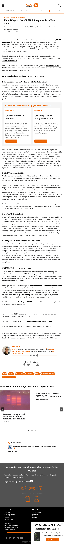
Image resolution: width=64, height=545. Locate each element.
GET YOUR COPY (11, 141)
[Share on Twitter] (28, 365)
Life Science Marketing (11, 526)
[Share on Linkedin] (33, 365)
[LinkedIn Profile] (31, 356)
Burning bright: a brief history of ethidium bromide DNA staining (14, 416)
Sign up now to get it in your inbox (17, 482)
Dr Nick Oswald (43, 399)
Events (28, 11)
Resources (45, 11)
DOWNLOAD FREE (41, 141)
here (55, 338)
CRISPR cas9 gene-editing (33, 274)
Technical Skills (9, 11)
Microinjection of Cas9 (48, 374)
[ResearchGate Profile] (34, 356)
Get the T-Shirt (8, 519)
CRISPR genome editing (21, 295)
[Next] (61, 409)
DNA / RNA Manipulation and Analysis (14, 17)
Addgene (43, 87)
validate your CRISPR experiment (28, 302)
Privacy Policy (25, 541)
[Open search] (59, 6)
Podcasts (36, 11)
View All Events (13, 451)
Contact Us (7, 517)
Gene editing (29, 374)
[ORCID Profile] (37, 356)
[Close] (62, 524)
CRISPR (11, 374)
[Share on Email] (37, 365)
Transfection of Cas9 (9, 377)
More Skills (20, 11)
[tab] (28, 430)
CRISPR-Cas (19, 374)
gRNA (37, 374)
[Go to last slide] (2, 409)
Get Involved (55, 11)
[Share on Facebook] (24, 365)
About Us (7, 512)
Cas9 (5, 374)
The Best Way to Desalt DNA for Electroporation (48, 394)
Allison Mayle (14, 29)
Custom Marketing (9, 529)
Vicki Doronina (9, 422)
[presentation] (15, 400)
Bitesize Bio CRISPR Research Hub (39, 321)
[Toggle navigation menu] (3, 5)
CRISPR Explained (39, 81)
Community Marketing (11, 527)
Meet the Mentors (9, 514)
